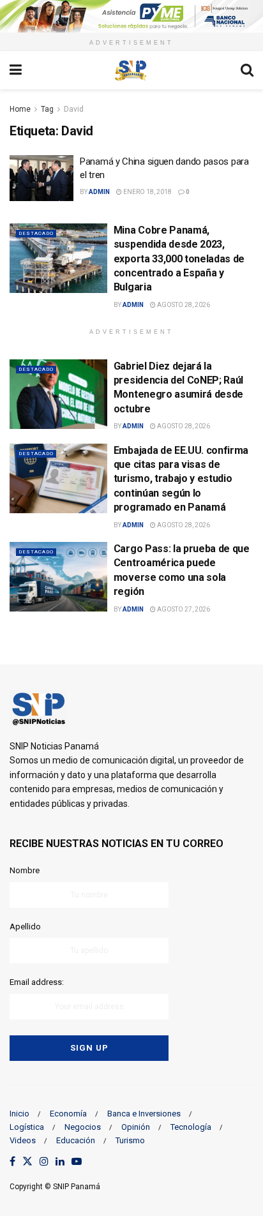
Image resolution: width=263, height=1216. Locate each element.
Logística (27, 1127)
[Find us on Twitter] (27, 1162)
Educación (75, 1140)
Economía (68, 1113)
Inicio (19, 1113)
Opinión (135, 1127)
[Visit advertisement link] (131, 16)
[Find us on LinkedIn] (60, 1162)
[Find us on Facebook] (12, 1162)
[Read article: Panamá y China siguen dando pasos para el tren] (41, 178)
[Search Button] (247, 70)
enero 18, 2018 (147, 191)
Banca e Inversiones (144, 1113)
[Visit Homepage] (130, 70)
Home (20, 109)
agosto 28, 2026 (183, 304)
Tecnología (190, 1127)
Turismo (130, 1140)
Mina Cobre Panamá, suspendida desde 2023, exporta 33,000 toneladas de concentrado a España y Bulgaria (179, 259)
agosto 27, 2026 (183, 609)
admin (99, 191)
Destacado (36, 233)
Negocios (82, 1127)
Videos (23, 1140)
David (74, 109)
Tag (47, 109)
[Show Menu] (16, 70)
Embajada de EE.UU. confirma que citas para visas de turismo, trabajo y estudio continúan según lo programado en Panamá (181, 479)
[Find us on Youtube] (76, 1162)
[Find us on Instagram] (44, 1162)
